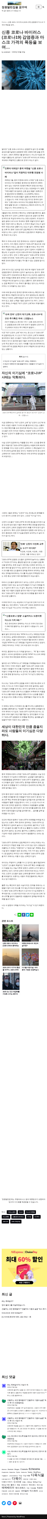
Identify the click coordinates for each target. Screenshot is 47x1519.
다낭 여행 (26, 1476)
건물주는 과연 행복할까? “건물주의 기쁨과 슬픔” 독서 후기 (24, 1309)
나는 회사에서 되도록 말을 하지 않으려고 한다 (25, 1436)
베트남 (29, 1482)
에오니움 (40, 1485)
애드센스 (32, 1485)
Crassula (24, 1469)
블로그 (13, 1485)
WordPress (37, 1472)
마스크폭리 (6, 1216)
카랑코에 (4, 1491)
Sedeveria (24, 1472)
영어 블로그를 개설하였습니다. (13, 1305)
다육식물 (37, 1475)
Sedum (30, 1472)
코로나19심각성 (15, 1221)
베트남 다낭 (37, 1482)
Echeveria (34, 1469)
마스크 (21, 1212)
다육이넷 (25, 1479)
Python (18, 1472)
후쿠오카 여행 (24, 1494)
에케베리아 (8, 1487)
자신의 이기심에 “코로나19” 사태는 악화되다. (20, 361)
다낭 (20, 1476)
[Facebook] (9, 1503)
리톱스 (24, 1482)
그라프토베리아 (13, 1475)
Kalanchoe (12, 1472)
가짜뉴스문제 (11, 1212)
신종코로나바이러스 (18, 1216)
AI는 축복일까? (7, 1301)
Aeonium (10, 1469)
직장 (28, 1488)
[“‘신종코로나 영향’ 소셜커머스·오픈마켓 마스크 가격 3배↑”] (23, 622)
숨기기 (25, 357)
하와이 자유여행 (14, 1494)
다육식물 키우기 (6, 1479)
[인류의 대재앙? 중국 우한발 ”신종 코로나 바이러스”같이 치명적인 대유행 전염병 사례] (23, 187)
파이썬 (41, 1491)
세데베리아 (24, 1485)
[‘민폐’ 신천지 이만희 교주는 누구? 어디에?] (23, 549)
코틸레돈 (17, 1491)
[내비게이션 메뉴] (38, 7)
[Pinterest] (15, 1503)
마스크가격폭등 (30, 1212)
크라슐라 (25, 1491)
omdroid (7, 52)
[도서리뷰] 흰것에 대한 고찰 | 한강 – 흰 (16, 1317)
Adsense (4, 1469)
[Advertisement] (23, 122)
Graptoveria (5, 1472)
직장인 (40, 1488)
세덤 (18, 1485)
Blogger (16, 1469)
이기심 (29, 1216)
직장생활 (33, 1488)
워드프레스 (20, 1488)
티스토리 (34, 1491)
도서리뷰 (17, 1482)
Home (4, 22)
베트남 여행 (6, 1485)
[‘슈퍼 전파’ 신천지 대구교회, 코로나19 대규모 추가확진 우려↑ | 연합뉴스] (23, 320)
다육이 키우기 (7, 1482)
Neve (4, 1517)
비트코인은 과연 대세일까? (12, 1313)
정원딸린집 (19, 1403)
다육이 (17, 1478)
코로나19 (5, 1221)
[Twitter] (4, 1503)
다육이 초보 (33, 1479)
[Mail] (20, 1503)
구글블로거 (5, 1475)
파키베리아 (5, 1494)
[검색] (43, 7)
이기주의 (36, 1216)
